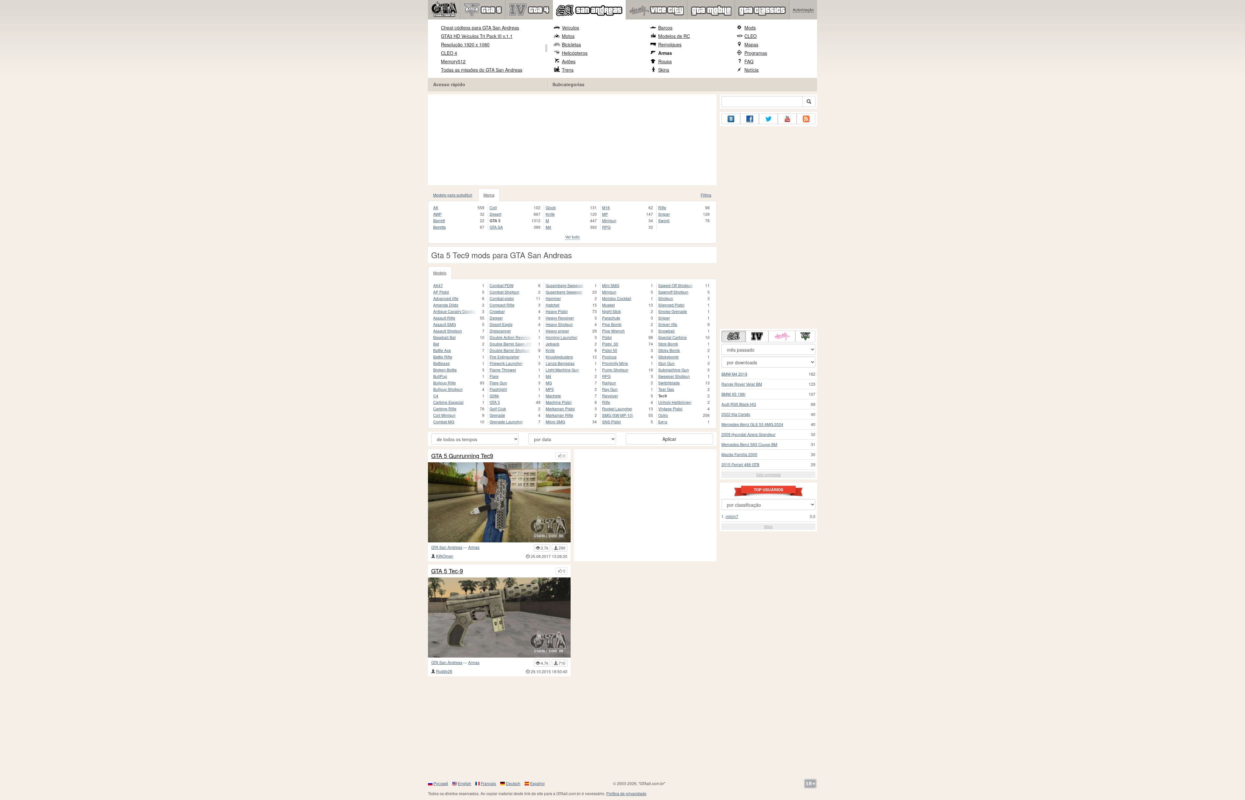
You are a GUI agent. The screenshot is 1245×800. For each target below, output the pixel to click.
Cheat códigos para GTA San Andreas (480, 27)
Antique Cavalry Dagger (454, 311)
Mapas (751, 44)
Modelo (439, 272)
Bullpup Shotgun (448, 389)
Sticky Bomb (669, 350)
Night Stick (611, 311)
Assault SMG (444, 324)
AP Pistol (441, 292)
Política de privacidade (626, 793)
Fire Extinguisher (504, 356)
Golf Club (498, 408)
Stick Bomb (668, 343)
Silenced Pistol (671, 305)
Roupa (665, 61)
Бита (662, 421)
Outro (663, 415)
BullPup (440, 376)
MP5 (550, 389)
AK (435, 207)
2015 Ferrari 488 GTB (740, 464)
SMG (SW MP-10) (617, 415)
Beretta (439, 227)
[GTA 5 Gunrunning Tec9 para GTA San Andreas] (499, 502)
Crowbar (497, 311)
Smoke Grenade (672, 311)
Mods (750, 27)
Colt (493, 207)
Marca (488, 195)
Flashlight (498, 389)
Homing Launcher (561, 337)
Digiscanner (500, 330)
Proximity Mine (615, 363)
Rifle (662, 207)
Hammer (553, 298)
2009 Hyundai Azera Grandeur (748, 434)
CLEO (750, 36)
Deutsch (513, 783)
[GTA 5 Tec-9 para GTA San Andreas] (499, 617)
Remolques (670, 44)
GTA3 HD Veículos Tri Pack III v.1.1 (477, 36)
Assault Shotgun (447, 330)
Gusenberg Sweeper (564, 292)
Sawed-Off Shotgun (675, 285)
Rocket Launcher (617, 408)
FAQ (748, 61)
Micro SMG (555, 421)
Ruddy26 (444, 671)
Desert (495, 214)
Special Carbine (672, 337)
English (464, 783)
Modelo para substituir (452, 195)
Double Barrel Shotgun (510, 350)
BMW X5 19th (733, 394)
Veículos (570, 27)
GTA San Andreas (446, 547)
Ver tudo (572, 236)
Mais (768, 526)
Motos (568, 36)
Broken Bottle (445, 369)
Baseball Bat (444, 337)
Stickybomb (668, 356)
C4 (435, 395)
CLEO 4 (449, 53)
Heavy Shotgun (559, 324)
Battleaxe (441, 363)
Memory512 (453, 61)
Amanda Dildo (445, 305)
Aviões (568, 61)
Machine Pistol (559, 402)
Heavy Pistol (557, 311)
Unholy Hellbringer (675, 402)
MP (605, 214)
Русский (440, 783)
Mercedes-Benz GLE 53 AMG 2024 (752, 424)
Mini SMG (610, 285)
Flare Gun (498, 382)
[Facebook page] (749, 119)
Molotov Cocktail (616, 298)
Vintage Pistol (670, 408)
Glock (551, 207)
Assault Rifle (444, 318)
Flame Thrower (503, 369)
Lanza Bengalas (560, 363)
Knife (550, 214)
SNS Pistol (611, 421)
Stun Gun (666, 363)
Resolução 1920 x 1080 (465, 44)
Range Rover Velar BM (741, 384)
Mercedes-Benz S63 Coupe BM (749, 444)
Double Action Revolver (510, 337)
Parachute (611, 318)
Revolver (610, 395)
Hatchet (552, 305)
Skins (663, 70)
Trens (568, 70)
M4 (548, 227)
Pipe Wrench (613, 330)
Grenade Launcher (506, 421)
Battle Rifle (442, 356)
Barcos (665, 27)
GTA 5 (495, 402)
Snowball (666, 330)
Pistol (607, 337)
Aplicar (669, 439)
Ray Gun (610, 389)
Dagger (496, 318)
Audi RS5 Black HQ (738, 404)
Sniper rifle (667, 324)
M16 (606, 207)
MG (549, 382)
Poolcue (609, 356)
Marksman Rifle (559, 415)
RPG (606, 227)
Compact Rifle (502, 305)
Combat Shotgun (504, 292)
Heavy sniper (557, 330)
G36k (494, 395)
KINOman (444, 556)
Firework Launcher (506, 363)
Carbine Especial (448, 402)
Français (488, 783)
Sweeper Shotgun (674, 376)
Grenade (497, 415)
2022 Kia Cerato (735, 414)
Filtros (706, 195)
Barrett (439, 220)
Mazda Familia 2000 (739, 454)
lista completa (768, 474)
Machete (553, 395)
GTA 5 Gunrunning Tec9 (462, 456)
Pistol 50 (609, 350)
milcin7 (732, 516)
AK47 (438, 285)
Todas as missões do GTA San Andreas (481, 70)
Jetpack (552, 343)
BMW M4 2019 (734, 374)
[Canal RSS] (806, 119)
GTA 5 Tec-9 (447, 571)
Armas (665, 53)
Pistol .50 (610, 343)
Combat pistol (502, 298)
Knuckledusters (559, 356)
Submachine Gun (673, 369)
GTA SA (496, 227)
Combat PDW (502, 285)
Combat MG (443, 421)
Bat (436, 343)
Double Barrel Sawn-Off (510, 343)
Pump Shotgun (615, 369)
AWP (437, 214)
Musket (608, 305)
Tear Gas (666, 389)
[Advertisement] (572, 139)
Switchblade (669, 382)
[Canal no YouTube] (787, 119)
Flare (494, 376)
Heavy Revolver (560, 318)
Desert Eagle (501, 324)
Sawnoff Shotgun (673, 292)
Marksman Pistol (560, 408)
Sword (664, 220)
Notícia (751, 70)
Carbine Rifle (444, 408)
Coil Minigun (444, 415)
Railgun (609, 382)
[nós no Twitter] (768, 119)
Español (537, 783)
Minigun (609, 220)
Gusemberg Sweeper (564, 285)
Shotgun (665, 298)
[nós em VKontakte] (730, 119)
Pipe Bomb (612, 324)
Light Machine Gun (562, 369)
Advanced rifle (445, 298)
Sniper (664, 214)
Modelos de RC (674, 36)
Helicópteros (574, 53)
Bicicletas (571, 44)
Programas (755, 53)
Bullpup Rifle (444, 382)
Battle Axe (442, 350)
